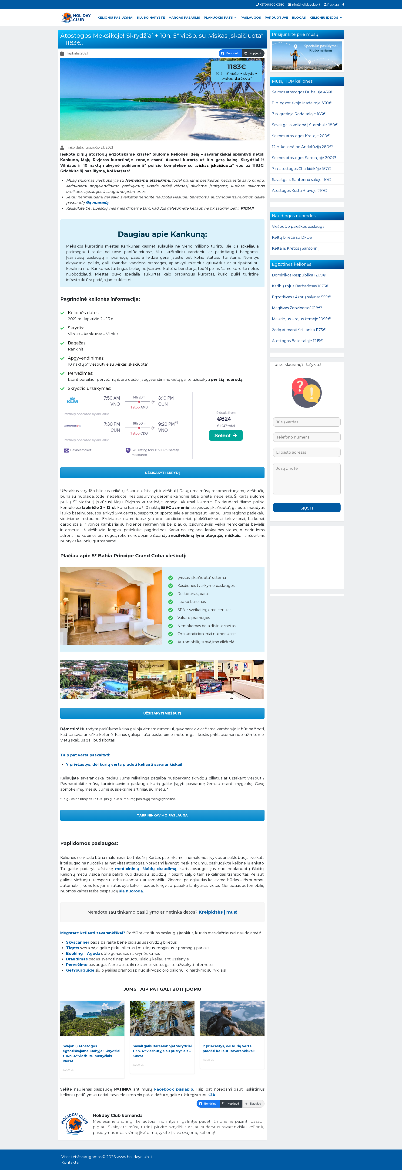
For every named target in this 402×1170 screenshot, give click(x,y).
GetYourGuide (80, 970)
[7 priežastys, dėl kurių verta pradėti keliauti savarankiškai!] (232, 1018)
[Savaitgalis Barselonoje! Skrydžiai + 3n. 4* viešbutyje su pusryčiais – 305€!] (162, 1018)
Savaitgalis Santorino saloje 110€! (301, 179)
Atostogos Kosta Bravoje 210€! (299, 190)
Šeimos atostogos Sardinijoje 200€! (304, 158)
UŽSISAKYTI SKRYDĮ (162, 473)
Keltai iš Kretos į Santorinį (295, 248)
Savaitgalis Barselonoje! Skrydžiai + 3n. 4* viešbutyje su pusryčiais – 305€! (162, 1051)
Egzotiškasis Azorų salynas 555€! (301, 297)
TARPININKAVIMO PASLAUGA (162, 815)
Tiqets (72, 948)
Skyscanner (77, 942)
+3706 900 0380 (271, 4)
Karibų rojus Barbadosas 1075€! (300, 286)
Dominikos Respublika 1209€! (299, 275)
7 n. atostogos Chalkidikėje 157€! (301, 169)
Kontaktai (70, 1162)
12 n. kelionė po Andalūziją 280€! (302, 147)
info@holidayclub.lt (305, 4)
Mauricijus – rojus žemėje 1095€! (301, 319)
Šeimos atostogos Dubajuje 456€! (302, 92)
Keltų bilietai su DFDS (292, 237)
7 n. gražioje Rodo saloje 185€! (299, 114)
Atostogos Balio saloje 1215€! (298, 341)
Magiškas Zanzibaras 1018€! (297, 308)
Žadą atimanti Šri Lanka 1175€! (299, 330)
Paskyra (333, 4)
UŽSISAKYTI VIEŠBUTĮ (162, 713)
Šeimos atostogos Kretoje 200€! (301, 136)
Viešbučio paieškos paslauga (298, 226)
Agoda (93, 953)
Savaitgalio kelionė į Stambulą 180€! (305, 125)
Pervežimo (76, 965)
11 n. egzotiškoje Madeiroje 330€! (302, 103)
